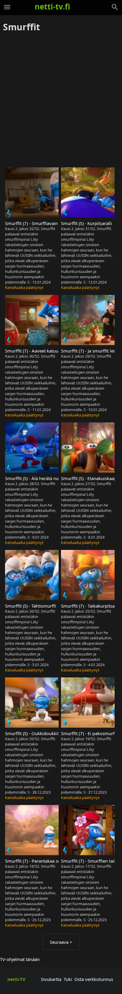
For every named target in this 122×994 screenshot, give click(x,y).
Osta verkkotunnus (93, 979)
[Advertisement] (61, 100)
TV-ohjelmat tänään (20, 959)
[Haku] (115, 7)
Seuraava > (61, 942)
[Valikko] (7, 7)
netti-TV (16, 979)
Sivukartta (51, 979)
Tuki (68, 979)
